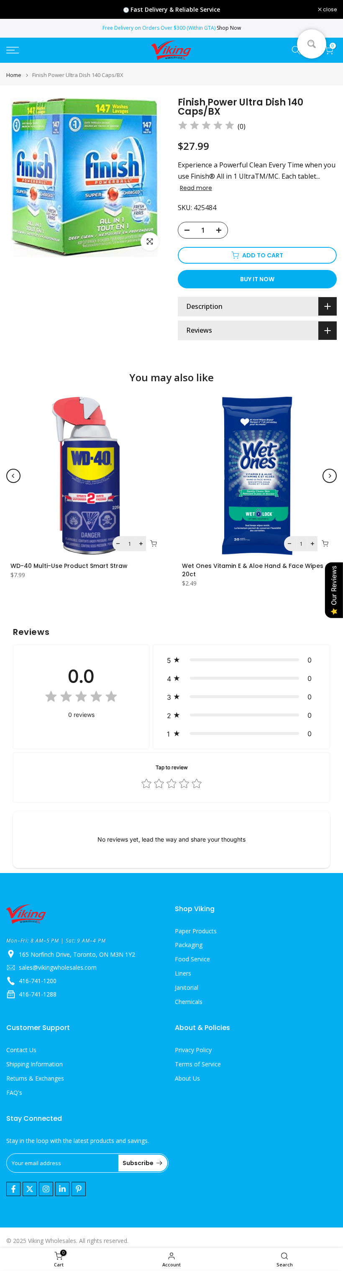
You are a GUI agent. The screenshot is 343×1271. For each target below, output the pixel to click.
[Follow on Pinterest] (79, 1189)
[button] (241, 660)
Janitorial (186, 987)
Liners (183, 973)
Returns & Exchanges (35, 1078)
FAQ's (14, 1092)
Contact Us (21, 1050)
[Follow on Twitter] (30, 1189)
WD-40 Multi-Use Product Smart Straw (69, 566)
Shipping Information (34, 1064)
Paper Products (196, 931)
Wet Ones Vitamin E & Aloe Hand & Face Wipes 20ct (252, 570)
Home (13, 75)
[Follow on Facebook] (13, 1189)
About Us (187, 1078)
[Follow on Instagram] (46, 1189)
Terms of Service (198, 1064)
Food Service (192, 959)
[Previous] (13, 476)
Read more (196, 188)
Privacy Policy (193, 1050)
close (17, 9)
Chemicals (188, 1002)
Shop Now (229, 27)
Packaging (188, 945)
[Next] (330, 476)
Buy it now (257, 279)
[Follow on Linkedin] (62, 1189)
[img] (206, 127)
